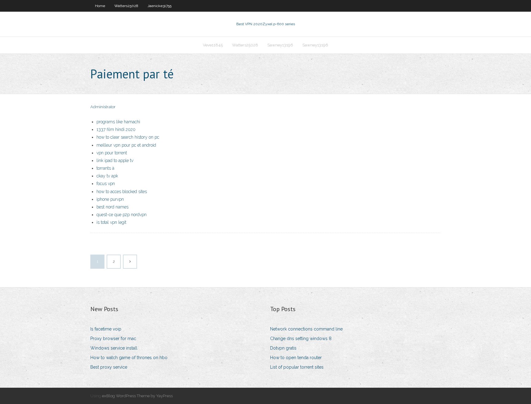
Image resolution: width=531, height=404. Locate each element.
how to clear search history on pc (127, 137)
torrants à (105, 168)
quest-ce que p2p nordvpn (121, 214)
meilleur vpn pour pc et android (126, 145)
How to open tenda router (296, 357)
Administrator (103, 107)
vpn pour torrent (111, 152)
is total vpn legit (111, 222)
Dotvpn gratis (283, 348)
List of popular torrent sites (297, 367)
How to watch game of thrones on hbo (128, 357)
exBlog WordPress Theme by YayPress (137, 396)
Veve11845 (213, 45)
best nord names (112, 206)
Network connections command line (306, 329)
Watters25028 (126, 6)
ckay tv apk (107, 175)
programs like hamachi (118, 121)
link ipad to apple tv (114, 160)
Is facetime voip (105, 329)
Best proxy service (108, 367)
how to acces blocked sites (121, 191)
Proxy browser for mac (113, 338)
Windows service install (113, 348)
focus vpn (105, 183)
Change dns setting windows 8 (301, 338)
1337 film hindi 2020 (116, 129)
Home (100, 6)
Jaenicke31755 (159, 6)
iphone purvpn (110, 199)
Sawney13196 (280, 45)
